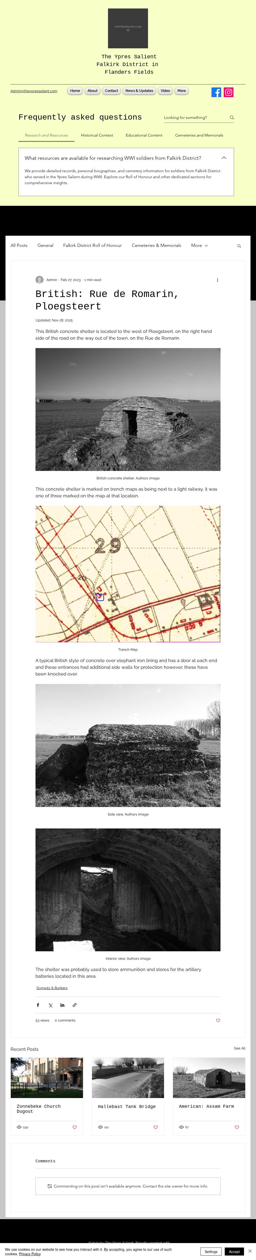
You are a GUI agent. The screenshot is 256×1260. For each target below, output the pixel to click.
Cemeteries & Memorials (156, 245)
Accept (234, 1251)
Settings (211, 1251)
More (196, 245)
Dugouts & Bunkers (52, 988)
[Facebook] (216, 92)
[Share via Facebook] (38, 1005)
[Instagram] (229, 92)
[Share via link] (74, 1005)
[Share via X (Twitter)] (50, 1005)
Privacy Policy (30, 1253)
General (45, 245)
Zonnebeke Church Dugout (39, 1109)
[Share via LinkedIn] (62, 1005)
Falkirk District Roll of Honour (92, 245)
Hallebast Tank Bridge (127, 1106)
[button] (239, 246)
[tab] (46, 135)
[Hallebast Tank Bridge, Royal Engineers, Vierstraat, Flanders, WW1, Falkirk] (128, 1078)
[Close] (250, 1251)
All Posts (19, 245)
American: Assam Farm (206, 1106)
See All (240, 1048)
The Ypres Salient (129, 57)
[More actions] (217, 280)
